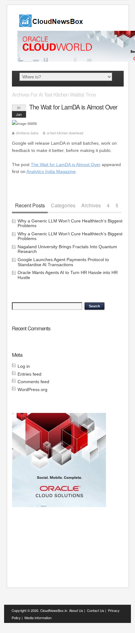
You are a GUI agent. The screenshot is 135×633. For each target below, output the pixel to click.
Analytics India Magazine (51, 171)
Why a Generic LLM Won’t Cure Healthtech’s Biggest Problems (70, 223)
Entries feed (29, 374)
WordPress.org (32, 389)
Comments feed (33, 381)
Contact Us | (96, 610)
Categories (63, 205)
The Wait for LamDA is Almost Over (73, 107)
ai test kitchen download (65, 132)
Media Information (37, 617)
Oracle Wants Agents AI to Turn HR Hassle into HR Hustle (68, 275)
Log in (24, 366)
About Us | (77, 610)
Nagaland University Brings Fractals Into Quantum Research (67, 249)
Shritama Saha (27, 132)
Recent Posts (30, 205)
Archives (91, 205)
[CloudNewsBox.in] (51, 25)
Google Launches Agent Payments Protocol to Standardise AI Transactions (63, 262)
